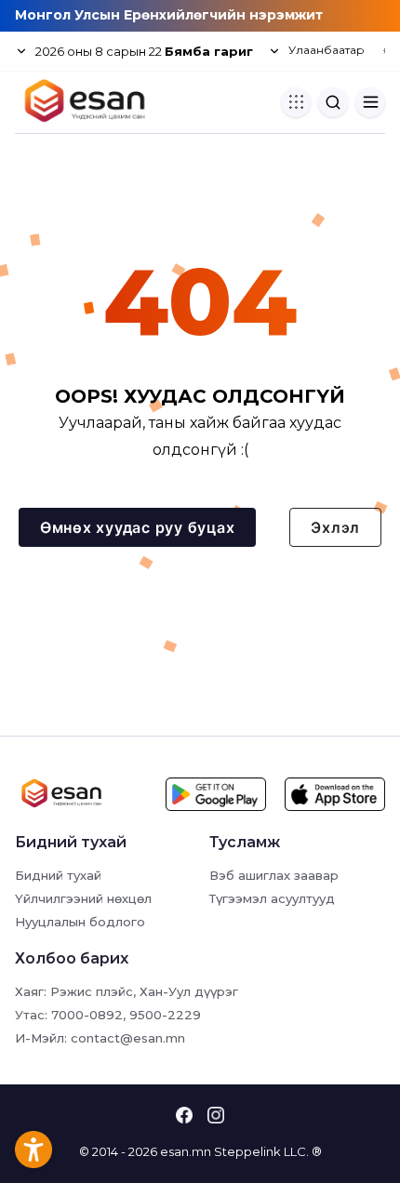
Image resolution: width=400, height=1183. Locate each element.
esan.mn (185, 1151)
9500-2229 (165, 1014)
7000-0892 (87, 1014)
